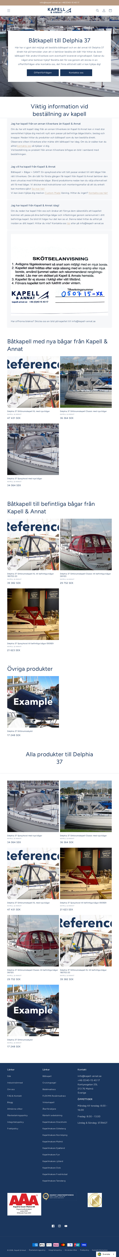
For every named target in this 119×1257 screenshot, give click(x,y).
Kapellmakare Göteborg (54, 1128)
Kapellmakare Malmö (53, 1141)
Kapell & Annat (20, 1250)
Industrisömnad (15, 1083)
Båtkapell (47, 1076)
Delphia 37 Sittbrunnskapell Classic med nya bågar (83, 411)
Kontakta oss (76, 72)
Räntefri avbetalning (52, 1115)
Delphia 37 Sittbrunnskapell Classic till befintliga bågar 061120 (85, 575)
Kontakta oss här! (98, 193)
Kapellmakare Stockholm (55, 1122)
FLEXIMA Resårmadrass (54, 1096)
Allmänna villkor (15, 1109)
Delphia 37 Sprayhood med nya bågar (24, 478)
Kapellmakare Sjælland (54, 1148)
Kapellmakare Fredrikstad (55, 1174)
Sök (9, 1076)
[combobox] (106, 1254)
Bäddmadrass (49, 1089)
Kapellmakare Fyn (51, 1154)
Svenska (106, 1254)
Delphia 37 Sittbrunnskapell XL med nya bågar (28, 411)
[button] (9, 10)
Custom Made (53, 193)
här (68, 223)
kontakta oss (24, 146)
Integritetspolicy (15, 1122)
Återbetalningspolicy (17, 1115)
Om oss (11, 1089)
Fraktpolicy (12, 1128)
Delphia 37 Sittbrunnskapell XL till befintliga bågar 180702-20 (30, 575)
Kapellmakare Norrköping (55, 1135)
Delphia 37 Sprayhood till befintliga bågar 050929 (30, 643)
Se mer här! (38, 188)
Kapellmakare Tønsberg (54, 1181)
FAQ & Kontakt (14, 1096)
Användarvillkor (71, 1250)
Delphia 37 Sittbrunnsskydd (20, 731)
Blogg (10, 1102)
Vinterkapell (48, 1102)
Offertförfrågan (43, 72)
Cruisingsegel (49, 1083)
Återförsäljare (49, 1109)
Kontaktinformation (100, 1250)
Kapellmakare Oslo (52, 1168)
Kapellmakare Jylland (53, 1161)
